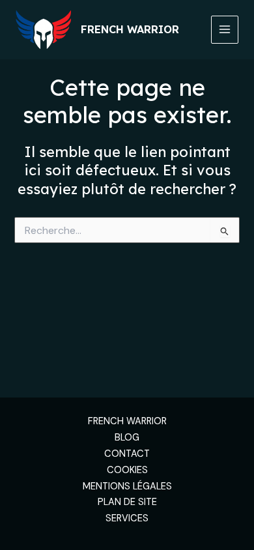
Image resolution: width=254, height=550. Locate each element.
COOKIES (127, 470)
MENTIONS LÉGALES (127, 486)
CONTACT (127, 454)
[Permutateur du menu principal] (224, 29)
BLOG (127, 437)
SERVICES (127, 518)
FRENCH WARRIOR (127, 421)
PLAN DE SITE (127, 502)
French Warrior (130, 29)
